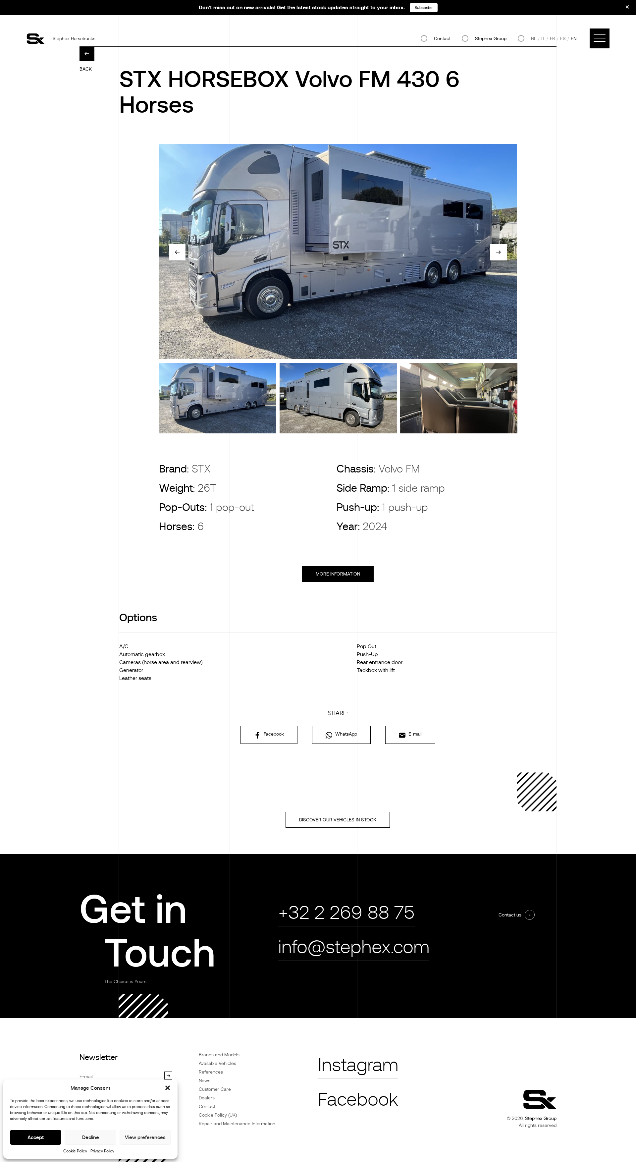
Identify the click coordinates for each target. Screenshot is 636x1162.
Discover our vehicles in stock (337, 819)
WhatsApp (345, 734)
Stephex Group (490, 38)
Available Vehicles (217, 1063)
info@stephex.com (353, 947)
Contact (442, 38)
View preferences (145, 1137)
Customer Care (215, 1089)
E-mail (414, 734)
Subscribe (424, 7)
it (543, 38)
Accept (35, 1137)
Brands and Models (219, 1054)
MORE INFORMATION (338, 574)
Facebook (273, 734)
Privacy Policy (102, 1151)
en (573, 38)
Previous (177, 252)
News (204, 1080)
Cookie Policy (75, 1151)
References (211, 1072)
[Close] (622, 9)
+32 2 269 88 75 (346, 912)
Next (498, 252)
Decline (90, 1137)
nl (533, 38)
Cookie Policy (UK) (218, 1115)
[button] (167, 1087)
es (563, 38)
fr (552, 38)
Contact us (510, 914)
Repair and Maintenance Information (237, 1123)
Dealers (207, 1097)
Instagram (358, 1065)
